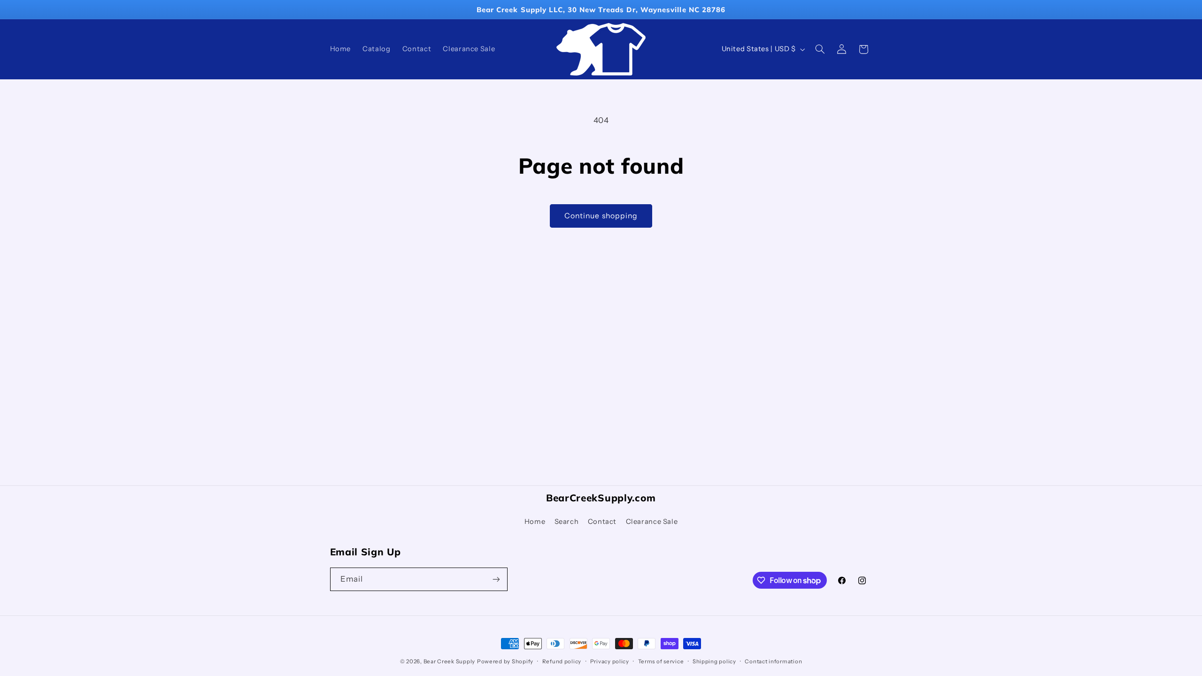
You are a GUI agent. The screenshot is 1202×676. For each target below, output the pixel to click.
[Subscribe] (496, 579)
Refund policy (562, 661)
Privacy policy (609, 661)
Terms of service (661, 661)
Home (535, 521)
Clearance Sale (652, 521)
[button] (820, 49)
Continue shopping (601, 215)
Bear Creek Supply (450, 661)
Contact (602, 521)
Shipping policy (714, 661)
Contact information (773, 661)
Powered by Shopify (505, 661)
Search (567, 521)
